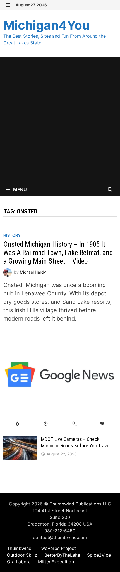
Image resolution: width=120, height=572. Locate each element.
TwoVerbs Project (57, 548)
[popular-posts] (17, 423)
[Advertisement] (60, 120)
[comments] (74, 423)
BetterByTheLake (62, 555)
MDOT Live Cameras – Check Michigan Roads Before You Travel (76, 442)
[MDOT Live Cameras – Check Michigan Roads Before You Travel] (20, 440)
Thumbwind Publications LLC (80, 504)
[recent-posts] (46, 423)
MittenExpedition (56, 561)
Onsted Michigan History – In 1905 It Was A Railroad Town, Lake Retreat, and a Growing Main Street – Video (58, 252)
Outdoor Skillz (22, 555)
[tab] (17, 423)
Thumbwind (19, 548)
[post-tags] (102, 423)
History (12, 235)
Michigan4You (46, 25)
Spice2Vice (99, 555)
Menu (19, 189)
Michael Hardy (33, 272)
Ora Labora (19, 561)
